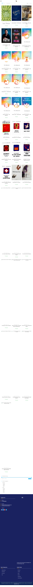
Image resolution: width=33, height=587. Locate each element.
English (16, 44)
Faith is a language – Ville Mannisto (16, 92)
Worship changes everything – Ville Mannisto (26, 46)
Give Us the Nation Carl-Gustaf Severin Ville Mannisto (16, 326)
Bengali (15, 44)
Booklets (4, 482)
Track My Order (3, 571)
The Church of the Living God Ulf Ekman (26, 326)
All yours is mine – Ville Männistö (16, 46)
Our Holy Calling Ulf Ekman (6, 253)
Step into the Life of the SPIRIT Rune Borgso (26, 397)
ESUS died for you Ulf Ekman (16, 137)
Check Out (19, 571)
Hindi (18, 44)
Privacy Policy (19, 576)
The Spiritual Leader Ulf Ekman (6, 325)
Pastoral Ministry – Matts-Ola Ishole (26, 23)
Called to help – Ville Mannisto (16, 114)
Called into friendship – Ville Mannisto (27, 69)
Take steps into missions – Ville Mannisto (6, 69)
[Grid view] (2, 3)
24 (29, 3)
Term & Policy (3, 573)
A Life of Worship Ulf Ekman (27, 182)
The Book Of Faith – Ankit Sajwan (6, 45)
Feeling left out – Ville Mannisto (6, 91)
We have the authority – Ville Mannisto (26, 115)
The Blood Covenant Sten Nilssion (16, 397)
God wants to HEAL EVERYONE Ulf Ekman (6, 183)
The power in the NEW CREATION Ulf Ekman (26, 160)
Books (3, 487)
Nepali (6, 22)
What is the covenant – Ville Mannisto (27, 92)
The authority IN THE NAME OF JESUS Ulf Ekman (16, 160)
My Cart (18, 573)
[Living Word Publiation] (16, 1)
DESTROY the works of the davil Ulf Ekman (6, 160)
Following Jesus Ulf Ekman (16, 182)
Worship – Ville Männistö (6, 23)
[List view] (4, 3)
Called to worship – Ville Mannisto (6, 115)
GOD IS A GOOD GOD (6, 137)
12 (28, 3)
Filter (30, 478)
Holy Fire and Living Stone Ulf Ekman (16, 254)
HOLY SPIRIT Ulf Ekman (26, 137)
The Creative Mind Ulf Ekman (26, 253)
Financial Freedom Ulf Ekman (6, 397)
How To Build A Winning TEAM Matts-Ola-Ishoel (6, 469)
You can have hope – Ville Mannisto (16, 69)
